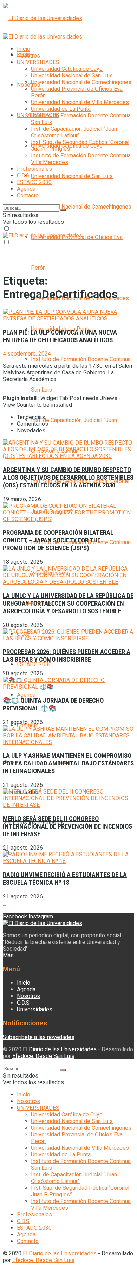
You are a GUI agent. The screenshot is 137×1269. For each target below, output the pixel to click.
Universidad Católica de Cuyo (67, 69)
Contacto (28, 195)
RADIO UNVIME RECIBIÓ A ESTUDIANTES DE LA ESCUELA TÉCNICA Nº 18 (65, 878)
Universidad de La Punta (61, 109)
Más (8, 955)
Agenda (26, 694)
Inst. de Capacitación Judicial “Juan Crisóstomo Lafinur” (74, 132)
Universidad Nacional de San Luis (72, 176)
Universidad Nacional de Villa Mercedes (80, 102)
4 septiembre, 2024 (27, 353)
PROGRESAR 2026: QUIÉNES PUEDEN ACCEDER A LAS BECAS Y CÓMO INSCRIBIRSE (66, 655)
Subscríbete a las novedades (38, 1037)
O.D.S (23, 175)
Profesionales (34, 169)
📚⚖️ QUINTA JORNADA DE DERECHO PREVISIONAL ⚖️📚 (53, 704)
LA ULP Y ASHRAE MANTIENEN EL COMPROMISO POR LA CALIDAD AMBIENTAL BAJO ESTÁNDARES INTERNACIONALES (68, 763)
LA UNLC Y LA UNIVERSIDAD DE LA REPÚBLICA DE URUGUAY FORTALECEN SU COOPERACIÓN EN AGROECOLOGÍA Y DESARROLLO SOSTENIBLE (68, 603)
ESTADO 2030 (34, 664)
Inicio (23, 49)
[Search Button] (63, 210)
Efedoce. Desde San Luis (43, 1056)
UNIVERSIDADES (38, 62)
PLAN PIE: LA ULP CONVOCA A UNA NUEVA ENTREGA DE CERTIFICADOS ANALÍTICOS (60, 336)
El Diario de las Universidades (60, 1049)
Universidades (34, 1009)
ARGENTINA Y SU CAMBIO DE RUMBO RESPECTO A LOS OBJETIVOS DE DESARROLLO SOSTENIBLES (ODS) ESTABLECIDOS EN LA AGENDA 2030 (68, 477)
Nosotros (28, 84)
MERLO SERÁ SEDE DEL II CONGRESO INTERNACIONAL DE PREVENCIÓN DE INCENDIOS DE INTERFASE (67, 826)
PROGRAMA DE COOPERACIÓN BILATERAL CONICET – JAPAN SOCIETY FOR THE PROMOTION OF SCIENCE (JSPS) (58, 540)
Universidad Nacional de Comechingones (81, 206)
